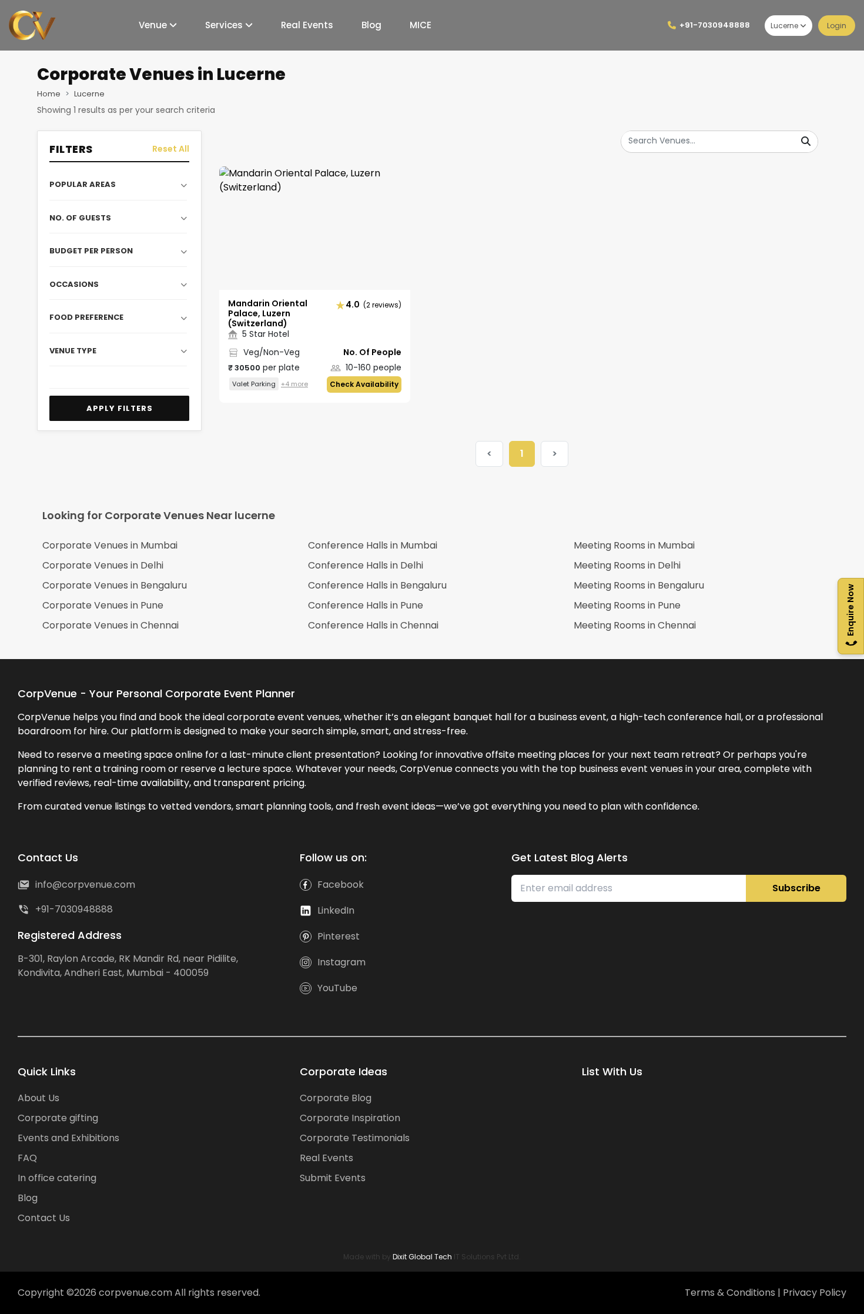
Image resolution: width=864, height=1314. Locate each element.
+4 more (294, 384)
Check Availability (364, 384)
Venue (151, 25)
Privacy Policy (814, 1292)
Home (49, 93)
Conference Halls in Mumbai (372, 545)
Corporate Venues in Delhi (102, 565)
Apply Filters (119, 408)
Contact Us (44, 1218)
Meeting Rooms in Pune (627, 605)
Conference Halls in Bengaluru (377, 585)
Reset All (170, 149)
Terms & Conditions (731, 1292)
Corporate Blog (335, 1098)
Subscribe (796, 888)
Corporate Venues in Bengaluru (114, 585)
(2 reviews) (373, 304)
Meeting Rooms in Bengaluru (639, 585)
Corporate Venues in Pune (102, 605)
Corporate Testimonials (355, 1138)
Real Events (304, 25)
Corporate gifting (58, 1118)
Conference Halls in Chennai (373, 625)
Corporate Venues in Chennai (110, 625)
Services (222, 25)
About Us (38, 1098)
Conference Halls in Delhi (365, 565)
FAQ (27, 1158)
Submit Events (333, 1178)
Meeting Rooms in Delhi (627, 565)
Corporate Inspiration (350, 1118)
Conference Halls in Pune (365, 605)
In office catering (57, 1178)
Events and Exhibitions (68, 1138)
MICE (418, 25)
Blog (369, 25)
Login (836, 26)
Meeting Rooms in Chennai (635, 625)
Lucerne (784, 26)
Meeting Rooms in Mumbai (634, 545)
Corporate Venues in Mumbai (110, 545)
